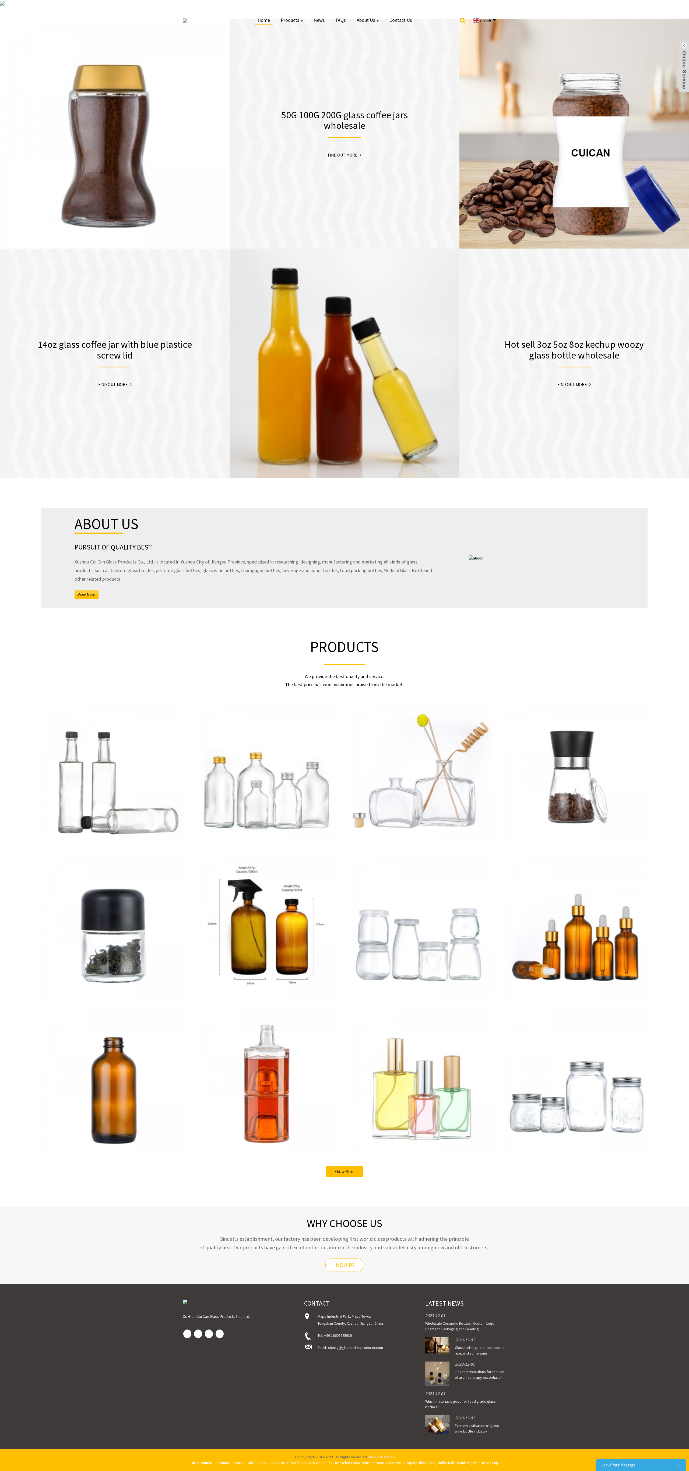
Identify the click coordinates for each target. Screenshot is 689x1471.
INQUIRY (344, 1265)
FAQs (341, 20)
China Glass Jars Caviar (266, 1462)
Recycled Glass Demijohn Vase (359, 1462)
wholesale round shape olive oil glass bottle (113, 781)
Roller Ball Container (454, 1462)
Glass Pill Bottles (381, 1457)
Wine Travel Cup (485, 1462)
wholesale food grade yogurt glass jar (421, 936)
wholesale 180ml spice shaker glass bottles (576, 781)
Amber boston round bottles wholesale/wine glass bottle (113, 1090)
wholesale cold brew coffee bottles (267, 781)
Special (238, 1462)
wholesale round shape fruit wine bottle (267, 1090)
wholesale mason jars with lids (576, 1090)
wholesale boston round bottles (267, 936)
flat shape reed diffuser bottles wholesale (421, 781)
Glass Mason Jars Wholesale (309, 1462)
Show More (344, 1171)
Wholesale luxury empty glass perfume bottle (421, 1090)
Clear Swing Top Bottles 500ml (411, 1462)
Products (290, 20)
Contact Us (400, 20)
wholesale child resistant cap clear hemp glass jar (113, 936)
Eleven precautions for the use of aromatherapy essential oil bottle (479, 1377)
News (319, 20)
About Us (366, 20)
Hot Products (201, 1462)
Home (264, 20)
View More (86, 594)
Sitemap (222, 1462)
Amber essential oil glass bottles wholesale (576, 936)
